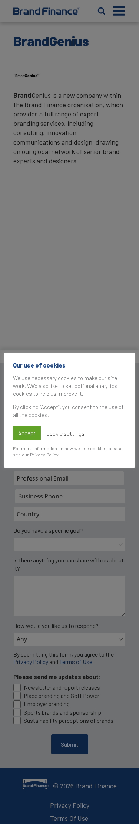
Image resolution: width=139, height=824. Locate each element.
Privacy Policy (44, 455)
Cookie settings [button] (65, 433)
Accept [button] (27, 433)
